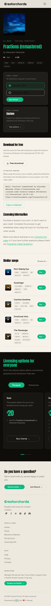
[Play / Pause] (14, 24)
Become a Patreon (12, 535)
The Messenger (21, 330)
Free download (17, 163)
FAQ (6, 555)
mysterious (26, 340)
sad (31, 272)
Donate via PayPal (15, 583)
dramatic (31, 63)
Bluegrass (26, 303)
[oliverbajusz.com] (17, 600)
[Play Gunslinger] (8, 288)
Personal (16, 385)
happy (31, 306)
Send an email (14, 487)
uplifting (23, 306)
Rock (13, 63)
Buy (41, 272)
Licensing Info (10, 542)
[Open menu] (45, 3)
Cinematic (21, 63)
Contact (7, 562)
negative (26, 275)
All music (7, 41)
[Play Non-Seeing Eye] (8, 272)
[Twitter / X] (16, 514)
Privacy (7, 558)
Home (7, 527)
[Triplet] (27, 454)
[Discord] (29, 514)
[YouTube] (20, 514)
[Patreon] (6, 514)
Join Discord (36, 487)
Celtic (17, 333)
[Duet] (25, 454)
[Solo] (22, 454)
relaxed (17, 340)
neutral (39, 63)
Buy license (15, 100)
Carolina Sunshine (22, 299)
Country (17, 303)
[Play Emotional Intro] (8, 320)
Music (7, 531)
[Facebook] (11, 514)
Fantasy (17, 336)
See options (15, 127)
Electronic (18, 286)
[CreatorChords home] (15, 4)
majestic (18, 275)
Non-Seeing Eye (21, 269)
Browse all (43, 261)
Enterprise (34, 385)
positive (18, 309)
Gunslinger (19, 283)
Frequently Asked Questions (20, 244)
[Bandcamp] (25, 514)
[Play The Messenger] (8, 337)
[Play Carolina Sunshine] (8, 304)
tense (25, 289)
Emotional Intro (21, 316)
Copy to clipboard (13, 205)
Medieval (26, 336)
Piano (6, 63)
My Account (9, 538)
